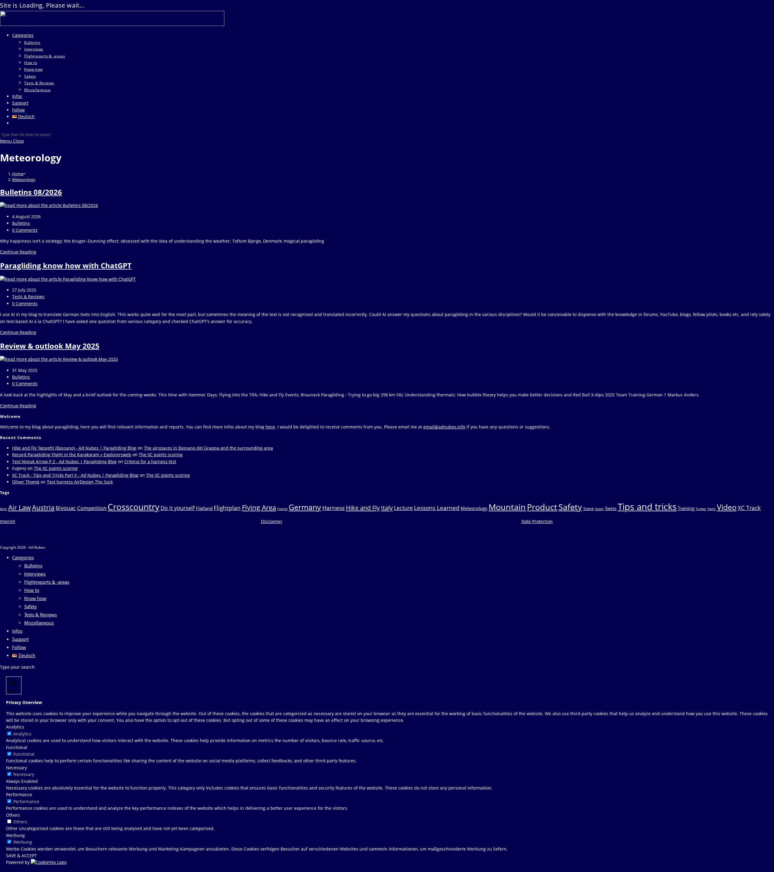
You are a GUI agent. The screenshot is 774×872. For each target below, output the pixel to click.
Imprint (7, 521)
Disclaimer (271, 521)
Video (727, 507)
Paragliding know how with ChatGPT (66, 265)
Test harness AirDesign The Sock (80, 482)
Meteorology (23, 179)
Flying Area (259, 507)
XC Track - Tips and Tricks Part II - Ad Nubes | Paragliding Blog (75, 475)
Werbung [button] (15, 835)
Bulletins (21, 223)
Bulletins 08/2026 (31, 192)
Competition (91, 508)
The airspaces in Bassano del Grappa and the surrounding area (208, 448)
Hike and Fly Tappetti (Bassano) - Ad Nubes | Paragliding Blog (74, 448)
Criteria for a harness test (150, 461)
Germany (305, 507)
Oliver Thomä (25, 482)
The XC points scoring (161, 454)
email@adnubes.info (444, 427)
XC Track (749, 508)
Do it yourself (178, 508)
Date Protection (537, 521)
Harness (333, 508)
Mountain (507, 506)
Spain (599, 509)
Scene (588, 508)
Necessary (23, 774)
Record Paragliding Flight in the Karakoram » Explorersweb (71, 454)
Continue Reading (18, 252)
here (270, 427)
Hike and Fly (363, 507)
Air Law (19, 507)
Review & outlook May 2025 (49, 346)
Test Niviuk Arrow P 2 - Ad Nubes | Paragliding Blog (64, 461)
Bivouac (66, 508)
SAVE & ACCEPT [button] (21, 855)
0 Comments (24, 230)
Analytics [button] (15, 727)
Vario (711, 509)
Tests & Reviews (28, 296)
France (282, 509)
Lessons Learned (437, 508)
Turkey (701, 509)
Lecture (403, 508)
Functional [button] (16, 747)
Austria (43, 507)
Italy (387, 507)
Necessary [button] (16, 767)
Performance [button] (19, 794)
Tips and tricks (647, 507)
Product (542, 506)
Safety (570, 506)
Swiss (610, 508)
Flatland (204, 508)
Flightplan (227, 508)
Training (686, 508)
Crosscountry (133, 506)
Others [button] (13, 815)
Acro (3, 509)
